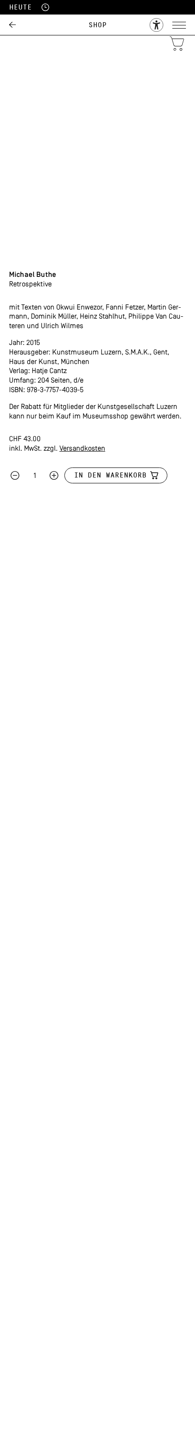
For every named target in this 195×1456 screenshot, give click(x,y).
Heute (20, 7)
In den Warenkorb (110, 475)
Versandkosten (82, 449)
